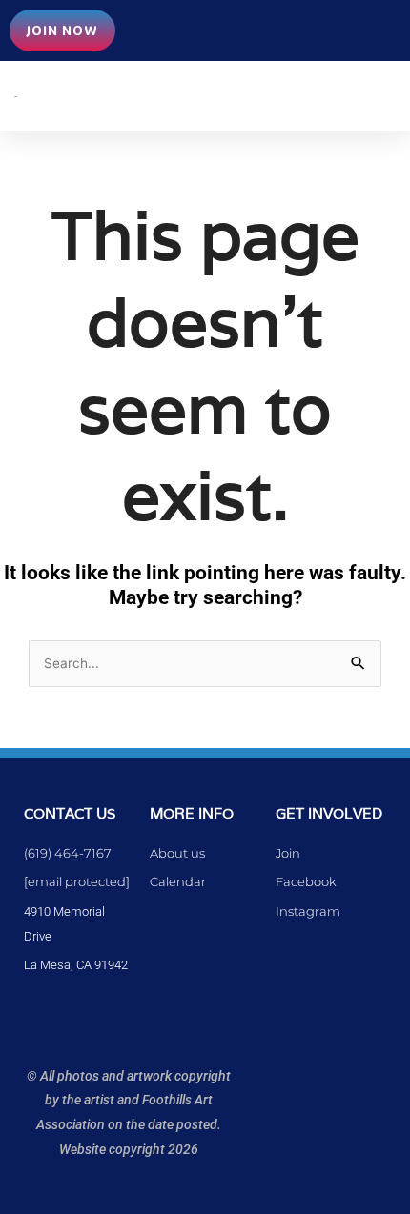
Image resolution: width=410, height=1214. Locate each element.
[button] (218, 95)
